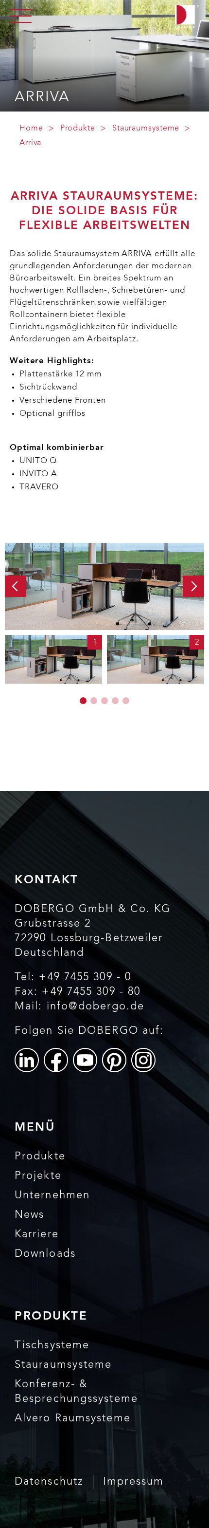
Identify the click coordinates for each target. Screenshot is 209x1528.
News (29, 1215)
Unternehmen (52, 1195)
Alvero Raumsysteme (73, 1418)
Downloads (45, 1253)
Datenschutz (49, 1481)
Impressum (133, 1481)
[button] (15, 586)
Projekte (38, 1176)
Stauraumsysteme (146, 128)
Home (31, 128)
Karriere (37, 1234)
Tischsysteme (52, 1345)
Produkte (77, 128)
